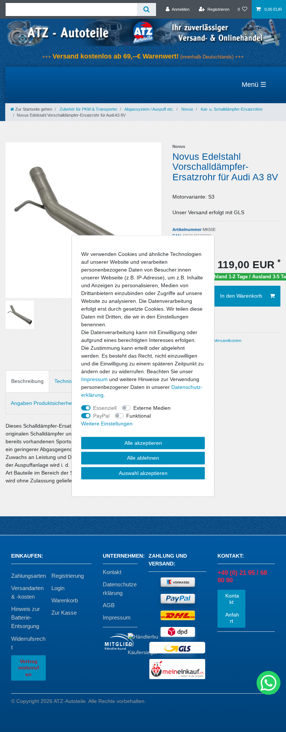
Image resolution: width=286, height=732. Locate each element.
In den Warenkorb (241, 296)
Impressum (117, 617)
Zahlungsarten (28, 576)
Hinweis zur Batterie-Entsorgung (25, 617)
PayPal (101, 415)
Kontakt (112, 572)
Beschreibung (27, 381)
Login (57, 588)
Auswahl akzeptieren (143, 473)
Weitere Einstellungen (107, 423)
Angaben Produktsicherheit (42, 403)
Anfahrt (231, 618)
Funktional (138, 415)
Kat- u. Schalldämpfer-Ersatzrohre (231, 109)
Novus (186, 109)
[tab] (27, 381)
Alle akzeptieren (143, 443)
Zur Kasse (64, 612)
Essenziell (105, 408)
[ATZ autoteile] (143, 32)
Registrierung (67, 576)
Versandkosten (227, 340)
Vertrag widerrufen (28, 667)
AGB (109, 605)
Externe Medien (152, 408)
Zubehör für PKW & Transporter (87, 109)
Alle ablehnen (143, 458)
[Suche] (146, 9)
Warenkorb (64, 600)
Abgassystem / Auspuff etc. (149, 109)
